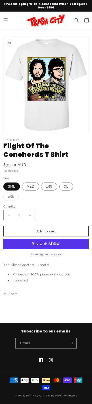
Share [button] (13, 294)
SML (11, 186)
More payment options (46, 254)
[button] (5, 20)
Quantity (9, 206)
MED (30, 186)
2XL (13, 198)
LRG (49, 186)
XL (66, 186)
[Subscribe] (71, 343)
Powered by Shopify (64, 395)
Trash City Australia (38, 395)
